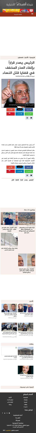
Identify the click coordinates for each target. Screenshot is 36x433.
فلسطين (20, 57)
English (26, 407)
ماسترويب (8, 430)
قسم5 (25, 402)
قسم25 (18, 421)
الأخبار (26, 57)
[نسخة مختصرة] (7, 413)
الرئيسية (32, 57)
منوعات (25, 400)
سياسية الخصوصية (17, 423)
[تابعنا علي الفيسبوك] (3, 413)
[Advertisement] (18, 36)
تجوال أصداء (10, 400)
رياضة (10, 405)
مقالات (25, 405)
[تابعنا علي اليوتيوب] (5, 413)
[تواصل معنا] (9, 413)
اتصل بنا (17, 418)
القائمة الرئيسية (18, 14)
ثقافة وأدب (10, 402)
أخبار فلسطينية (17, 415)
